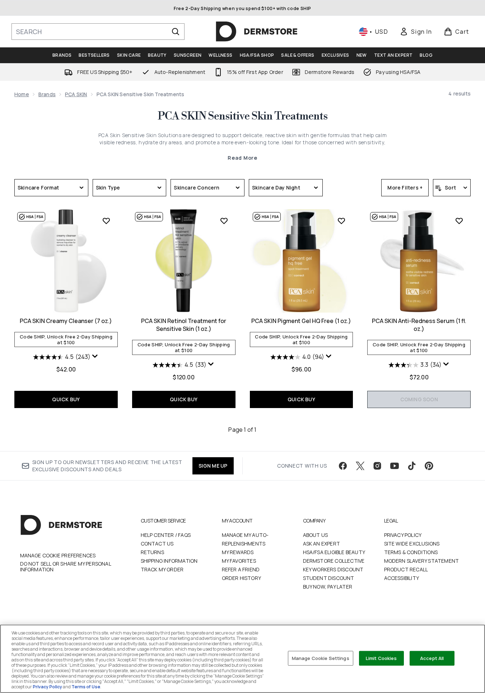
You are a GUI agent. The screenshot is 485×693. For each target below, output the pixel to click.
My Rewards (238, 552)
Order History (241, 578)
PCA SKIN (76, 94)
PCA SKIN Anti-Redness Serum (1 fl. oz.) (419, 325)
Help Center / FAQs (166, 535)
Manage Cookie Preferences (58, 555)
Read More (242, 157)
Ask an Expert (321, 543)
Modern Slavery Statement (421, 560)
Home (21, 94)
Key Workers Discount (333, 569)
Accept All (432, 658)
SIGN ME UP (213, 465)
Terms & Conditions (411, 552)
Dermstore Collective (334, 560)
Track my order (162, 569)
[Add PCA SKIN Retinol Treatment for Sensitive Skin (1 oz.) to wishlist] (224, 220)
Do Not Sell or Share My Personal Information (65, 566)
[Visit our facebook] (342, 465)
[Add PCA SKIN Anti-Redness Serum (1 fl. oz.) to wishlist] (459, 220)
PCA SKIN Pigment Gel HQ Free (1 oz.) (301, 321)
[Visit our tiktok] (411, 465)
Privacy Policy (403, 535)
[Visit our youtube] (394, 465)
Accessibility (401, 578)
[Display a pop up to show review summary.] (95, 356)
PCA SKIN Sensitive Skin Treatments (242, 116)
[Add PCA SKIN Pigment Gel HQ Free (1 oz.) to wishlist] (341, 220)
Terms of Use (85, 687)
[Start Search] (175, 31)
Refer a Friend (241, 569)
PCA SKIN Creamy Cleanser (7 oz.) (66, 321)
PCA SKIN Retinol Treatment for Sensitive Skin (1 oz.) (183, 325)
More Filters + (405, 187)
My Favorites (239, 560)
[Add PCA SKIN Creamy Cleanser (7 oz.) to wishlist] (106, 220)
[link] (415, 31)
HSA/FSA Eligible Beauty (334, 552)
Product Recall (406, 569)
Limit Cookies (381, 658)
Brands (47, 94)
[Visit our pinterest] (429, 465)
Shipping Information (169, 560)
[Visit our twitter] (360, 465)
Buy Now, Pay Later (328, 586)
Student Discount (328, 578)
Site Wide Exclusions (412, 543)
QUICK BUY (66, 399)
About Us (315, 535)
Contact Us (157, 543)
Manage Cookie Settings (320, 658)
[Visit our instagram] (377, 465)
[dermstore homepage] (256, 32)
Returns (152, 552)
